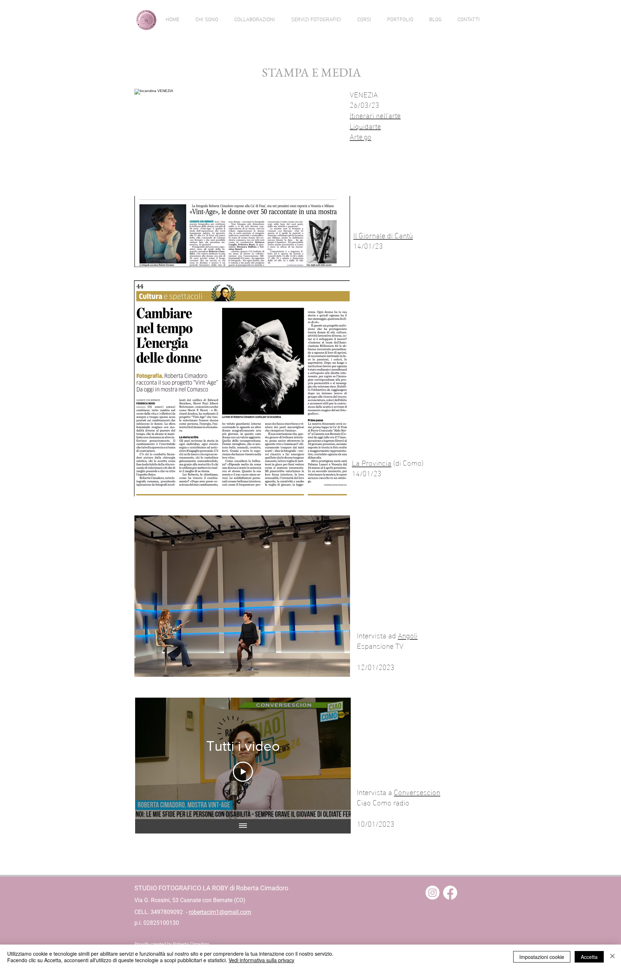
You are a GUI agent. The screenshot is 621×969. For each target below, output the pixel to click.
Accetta (589, 956)
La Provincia (371, 462)
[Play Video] (243, 772)
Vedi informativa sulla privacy (261, 960)
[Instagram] (433, 893)
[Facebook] (450, 893)
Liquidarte (365, 125)
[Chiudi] (612, 956)
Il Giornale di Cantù (383, 235)
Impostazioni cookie (541, 956)
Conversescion (417, 791)
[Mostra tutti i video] (243, 826)
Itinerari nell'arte (375, 114)
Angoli (408, 635)
